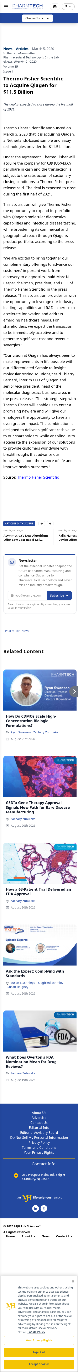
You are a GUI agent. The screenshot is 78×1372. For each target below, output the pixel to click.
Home (10, 1236)
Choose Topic (34, 18)
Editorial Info (39, 1127)
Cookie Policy (36, 1332)
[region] (39, 1324)
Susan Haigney (17, 987)
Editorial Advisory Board (39, 1132)
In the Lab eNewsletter (19, 53)
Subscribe (57, 595)
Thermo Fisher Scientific (38, 477)
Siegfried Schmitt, (50, 983)
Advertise (39, 1117)
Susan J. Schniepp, (23, 983)
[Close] (73, 1281)
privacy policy (23, 607)
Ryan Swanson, (21, 732)
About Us (39, 1112)
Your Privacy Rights (39, 1152)
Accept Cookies (39, 1364)
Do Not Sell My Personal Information (39, 1137)
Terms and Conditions (39, 1147)
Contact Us (39, 1122)
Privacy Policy (39, 1142)
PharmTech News (17, 631)
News (46, 1236)
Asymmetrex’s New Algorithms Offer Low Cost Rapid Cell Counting (25, 538)
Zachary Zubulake (45, 732)
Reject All (39, 1352)
